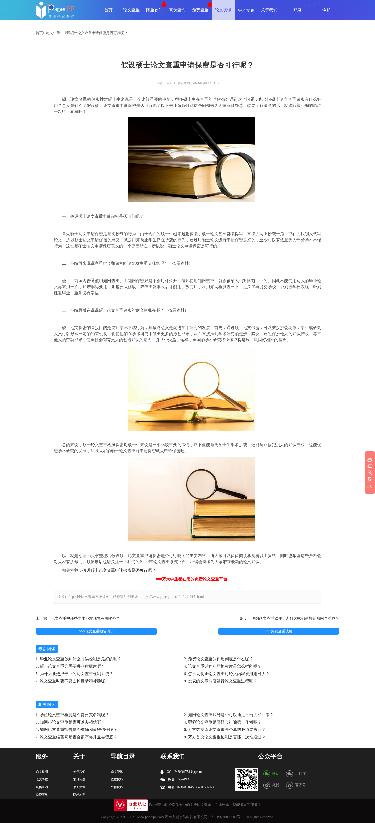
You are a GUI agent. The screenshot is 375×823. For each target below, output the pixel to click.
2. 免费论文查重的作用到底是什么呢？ (218, 659)
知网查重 (111, 280)
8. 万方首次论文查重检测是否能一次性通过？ (225, 737)
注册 (326, 10)
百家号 (300, 785)
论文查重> (54, 33)
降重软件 (154, 10)
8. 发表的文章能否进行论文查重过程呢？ (220, 681)
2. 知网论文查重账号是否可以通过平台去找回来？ (229, 715)
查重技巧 (117, 779)
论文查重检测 (103, 444)
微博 (275, 785)
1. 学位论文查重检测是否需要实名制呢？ (72, 715)
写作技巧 (117, 787)
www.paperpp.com (150, 817)
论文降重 (42, 779)
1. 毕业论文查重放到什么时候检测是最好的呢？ (78, 659)
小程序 (300, 774)
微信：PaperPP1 (178, 779)
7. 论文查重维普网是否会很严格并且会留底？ (76, 737)
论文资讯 (223, 10)
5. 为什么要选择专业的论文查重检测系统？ (74, 674)
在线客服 (369, 476)
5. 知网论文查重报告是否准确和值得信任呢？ (76, 729)
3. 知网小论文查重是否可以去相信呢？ (70, 722)
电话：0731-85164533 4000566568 (190, 787)
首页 (108, 10)
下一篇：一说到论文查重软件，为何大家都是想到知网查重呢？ (285, 618)
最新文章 (79, 787)
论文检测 (42, 772)
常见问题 (79, 779)
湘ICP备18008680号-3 (226, 817)
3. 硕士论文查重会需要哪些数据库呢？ (70, 666)
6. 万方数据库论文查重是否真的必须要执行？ (225, 729)
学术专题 (246, 10)
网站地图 (79, 794)
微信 (275, 774)
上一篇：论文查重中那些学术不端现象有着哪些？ (78, 618)
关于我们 (269, 10)
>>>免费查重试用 (278, 631)
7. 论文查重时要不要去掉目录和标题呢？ (72, 681)
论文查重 (131, 10)
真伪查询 (177, 10)
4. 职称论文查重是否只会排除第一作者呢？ (222, 722)
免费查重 (200, 10)
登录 (297, 10)
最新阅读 (47, 649)
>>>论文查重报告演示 (96, 631)
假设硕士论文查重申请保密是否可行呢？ (95, 33)
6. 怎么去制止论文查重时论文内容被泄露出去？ (227, 674)
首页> (40, 33)
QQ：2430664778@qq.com (184, 772)
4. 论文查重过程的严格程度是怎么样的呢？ (222, 666)
